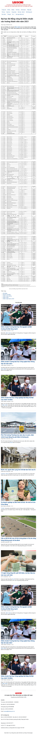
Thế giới (9, 14)
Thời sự (3, 12)
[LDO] (18, 315)
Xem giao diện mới (20, 14)
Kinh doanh (23, 9)
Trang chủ (4, 9)
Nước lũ (7, 473)
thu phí (11, 442)
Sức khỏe (4, 14)
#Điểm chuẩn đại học (7, 296)
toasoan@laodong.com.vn (9, 711)
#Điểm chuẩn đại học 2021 (8, 298)
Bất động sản (29, 12)
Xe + (13, 14)
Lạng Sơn (3, 473)
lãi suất (13, 579)
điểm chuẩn (17, 27)
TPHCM (2, 508)
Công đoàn (14, 12)
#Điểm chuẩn (5, 297)
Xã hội (8, 9)
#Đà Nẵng (5, 293)
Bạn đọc (8, 12)
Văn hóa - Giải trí (21, 12)
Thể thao (18, 9)
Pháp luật (29, 9)
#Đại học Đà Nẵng (7, 294)
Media (13, 9)
